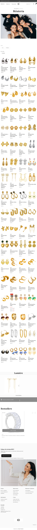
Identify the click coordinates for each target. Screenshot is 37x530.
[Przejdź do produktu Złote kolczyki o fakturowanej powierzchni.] (32, 262)
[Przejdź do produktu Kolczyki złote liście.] (5, 228)
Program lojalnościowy (4, 491)
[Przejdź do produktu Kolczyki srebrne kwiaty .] (23, 162)
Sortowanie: (2, 51)
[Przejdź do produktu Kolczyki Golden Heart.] (5, 94)
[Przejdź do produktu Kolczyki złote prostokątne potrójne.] (14, 212)
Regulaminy (2, 493)
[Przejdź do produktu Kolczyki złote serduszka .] (23, 177)
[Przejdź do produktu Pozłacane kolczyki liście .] (5, 262)
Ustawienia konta (15, 493)
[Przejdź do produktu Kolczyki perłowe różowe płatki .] (23, 297)
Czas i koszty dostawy (28, 493)
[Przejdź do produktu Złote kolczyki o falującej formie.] (23, 279)
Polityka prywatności (4, 499)
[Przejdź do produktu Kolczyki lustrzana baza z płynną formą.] (32, 333)
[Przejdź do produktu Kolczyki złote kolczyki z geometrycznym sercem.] (23, 244)
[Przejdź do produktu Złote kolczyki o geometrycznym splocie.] (32, 279)
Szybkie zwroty (15, 491)
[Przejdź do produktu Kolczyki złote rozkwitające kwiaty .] (14, 144)
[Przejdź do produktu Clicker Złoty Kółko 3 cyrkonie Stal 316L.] (14, 317)
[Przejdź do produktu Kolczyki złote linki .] (32, 177)
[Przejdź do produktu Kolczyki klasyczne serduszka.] (23, 78)
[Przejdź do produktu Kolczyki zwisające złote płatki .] (32, 228)
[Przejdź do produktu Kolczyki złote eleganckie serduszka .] (5, 244)
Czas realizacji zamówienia (29, 491)
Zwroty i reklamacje (4, 490)
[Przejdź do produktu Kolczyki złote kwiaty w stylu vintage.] (32, 195)
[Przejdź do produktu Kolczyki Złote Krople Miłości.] (23, 228)
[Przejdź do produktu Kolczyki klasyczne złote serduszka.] (32, 78)
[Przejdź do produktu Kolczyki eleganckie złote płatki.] (23, 109)
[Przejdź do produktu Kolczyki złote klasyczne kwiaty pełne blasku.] (14, 127)
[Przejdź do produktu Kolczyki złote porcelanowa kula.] (23, 351)
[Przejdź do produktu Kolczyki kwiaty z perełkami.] (5, 127)
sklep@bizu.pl (3, 509)
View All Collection (18, 395)
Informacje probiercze (16, 500)
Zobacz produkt (13, 430)
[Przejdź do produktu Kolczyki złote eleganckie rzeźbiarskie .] (5, 195)
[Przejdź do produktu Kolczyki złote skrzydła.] (32, 127)
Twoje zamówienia (16, 490)
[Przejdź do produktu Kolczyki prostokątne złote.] (23, 212)
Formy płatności (27, 490)
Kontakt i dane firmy (16, 499)
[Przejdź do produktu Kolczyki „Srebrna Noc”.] (23, 195)
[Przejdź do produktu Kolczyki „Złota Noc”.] (14, 195)
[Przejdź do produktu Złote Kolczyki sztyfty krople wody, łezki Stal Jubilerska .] (14, 60)
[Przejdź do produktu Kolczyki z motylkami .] (32, 162)
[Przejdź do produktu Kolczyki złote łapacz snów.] (32, 351)
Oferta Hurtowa (15, 502)
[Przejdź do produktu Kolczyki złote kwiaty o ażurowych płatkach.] (5, 177)
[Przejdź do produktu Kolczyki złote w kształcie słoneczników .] (32, 244)
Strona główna (16, 8)
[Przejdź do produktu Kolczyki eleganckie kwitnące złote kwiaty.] (23, 144)
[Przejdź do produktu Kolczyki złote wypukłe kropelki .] (14, 78)
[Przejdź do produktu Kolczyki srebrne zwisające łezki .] (32, 144)
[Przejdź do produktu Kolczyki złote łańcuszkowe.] (23, 333)
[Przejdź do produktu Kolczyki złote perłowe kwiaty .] (5, 144)
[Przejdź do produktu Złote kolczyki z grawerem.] (23, 94)
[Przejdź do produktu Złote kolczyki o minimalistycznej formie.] (5, 298)
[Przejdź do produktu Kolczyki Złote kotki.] (14, 297)
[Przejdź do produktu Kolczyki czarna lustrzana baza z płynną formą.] (5, 351)
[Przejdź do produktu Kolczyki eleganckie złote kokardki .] (14, 177)
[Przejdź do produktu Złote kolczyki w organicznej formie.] (14, 94)
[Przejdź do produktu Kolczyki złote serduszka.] (14, 228)
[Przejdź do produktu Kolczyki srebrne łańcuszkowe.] (14, 333)
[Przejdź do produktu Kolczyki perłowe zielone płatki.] (32, 297)
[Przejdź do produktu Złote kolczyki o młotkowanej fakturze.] (14, 262)
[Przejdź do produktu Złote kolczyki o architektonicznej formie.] (23, 262)
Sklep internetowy (18, 528)
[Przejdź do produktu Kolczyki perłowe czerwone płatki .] (5, 317)
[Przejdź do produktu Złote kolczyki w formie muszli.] (32, 94)
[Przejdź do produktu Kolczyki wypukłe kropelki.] (5, 78)
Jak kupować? (3, 500)
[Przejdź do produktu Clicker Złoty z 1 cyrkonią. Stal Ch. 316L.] (23, 317)
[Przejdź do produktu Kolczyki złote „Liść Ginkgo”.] (5, 212)
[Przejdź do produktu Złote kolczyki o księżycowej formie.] (5, 278)
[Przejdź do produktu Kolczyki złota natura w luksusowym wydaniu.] (5, 333)
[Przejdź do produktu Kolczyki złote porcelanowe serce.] (14, 351)
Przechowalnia (15, 494)
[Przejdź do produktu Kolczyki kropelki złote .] (32, 60)
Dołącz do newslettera (6, 455)
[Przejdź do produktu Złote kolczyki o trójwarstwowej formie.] (14, 279)
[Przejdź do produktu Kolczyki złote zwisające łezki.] (5, 162)
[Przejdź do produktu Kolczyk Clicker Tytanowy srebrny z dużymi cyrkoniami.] (13, 422)
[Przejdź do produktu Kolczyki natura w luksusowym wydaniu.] (32, 317)
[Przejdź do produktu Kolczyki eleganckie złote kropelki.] (23, 60)
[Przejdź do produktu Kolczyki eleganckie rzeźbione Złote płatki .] (14, 109)
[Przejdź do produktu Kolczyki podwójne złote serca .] (14, 244)
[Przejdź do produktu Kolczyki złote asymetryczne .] (32, 212)
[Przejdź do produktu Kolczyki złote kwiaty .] (23, 127)
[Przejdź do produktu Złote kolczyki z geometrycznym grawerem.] (5, 109)
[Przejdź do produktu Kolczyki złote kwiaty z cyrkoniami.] (32, 109)
